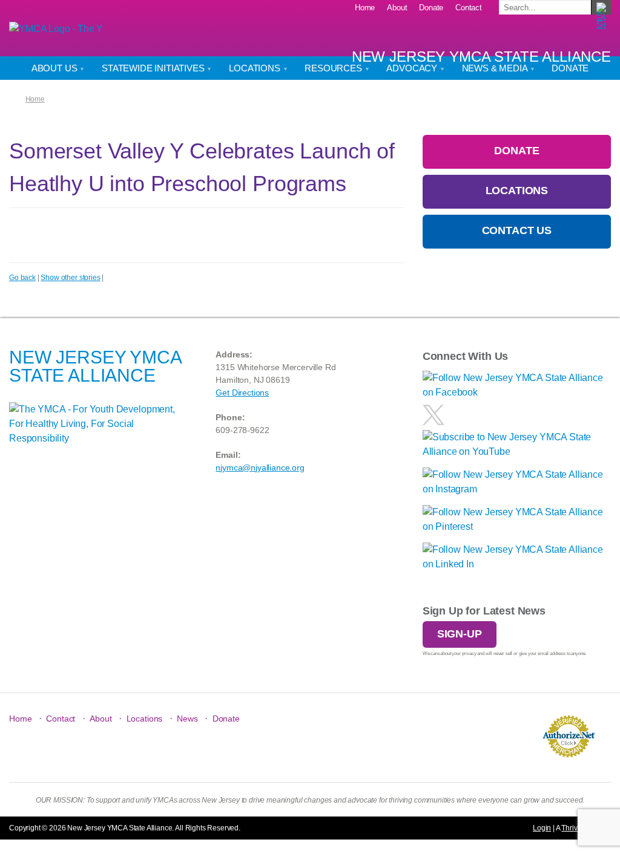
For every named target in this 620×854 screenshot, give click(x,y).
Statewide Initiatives (154, 68)
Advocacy (413, 68)
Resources (334, 68)
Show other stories (70, 277)
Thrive (571, 828)
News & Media (496, 68)
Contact (468, 7)
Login (542, 828)
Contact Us (517, 230)
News (187, 718)
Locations (255, 68)
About (397, 7)
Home (365, 7)
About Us (55, 68)
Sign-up (459, 634)
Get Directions (242, 392)
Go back (22, 277)
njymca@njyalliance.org (260, 467)
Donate (431, 7)
